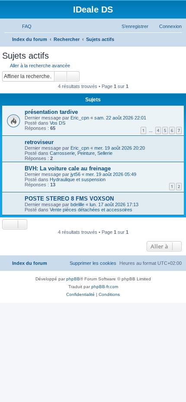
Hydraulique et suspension (78, 179)
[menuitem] (23, 26)
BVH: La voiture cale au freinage (68, 168)
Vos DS (57, 123)
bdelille (77, 204)
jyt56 (75, 174)
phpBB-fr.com (104, 286)
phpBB (73, 278)
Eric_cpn (80, 117)
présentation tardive (51, 112)
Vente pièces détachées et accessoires (91, 209)
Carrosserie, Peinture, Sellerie (81, 153)
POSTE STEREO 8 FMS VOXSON (69, 198)
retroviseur (39, 142)
